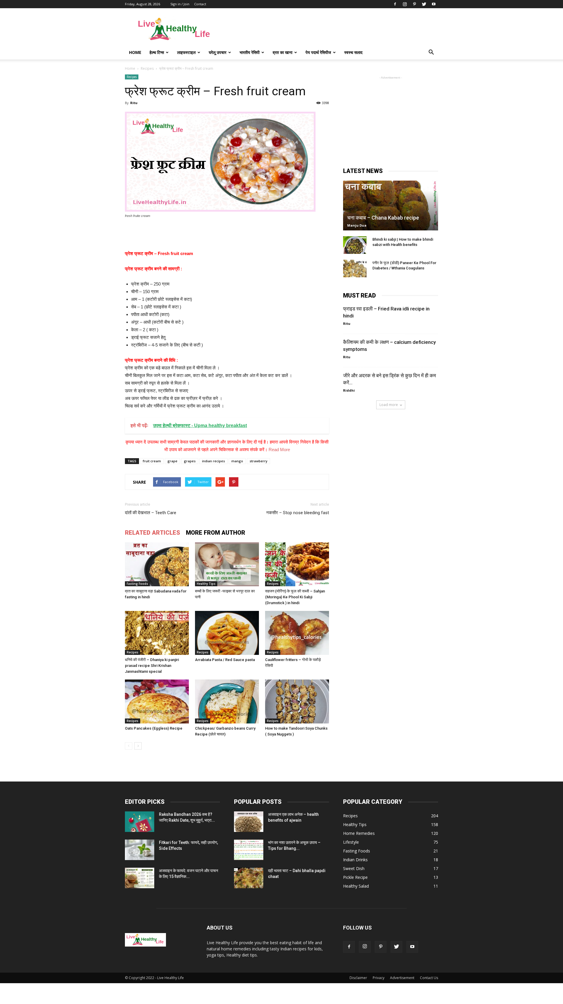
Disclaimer (358, 977)
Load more (388, 404)
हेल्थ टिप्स (157, 52)
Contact (200, 4)
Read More (279, 449)
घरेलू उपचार (217, 52)
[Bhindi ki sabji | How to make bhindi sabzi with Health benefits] (355, 245)
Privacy (378, 977)
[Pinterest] (414, 4)
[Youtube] (433, 4)
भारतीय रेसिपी (250, 52)
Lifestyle (351, 842)
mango (237, 461)
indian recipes (213, 461)
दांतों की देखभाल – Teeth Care (150, 512)
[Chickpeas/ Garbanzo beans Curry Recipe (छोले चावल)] (227, 701)
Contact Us (429, 977)
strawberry (258, 461)
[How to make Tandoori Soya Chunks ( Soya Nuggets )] (297, 701)
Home (135, 52)
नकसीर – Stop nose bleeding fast (297, 512)
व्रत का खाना (282, 52)
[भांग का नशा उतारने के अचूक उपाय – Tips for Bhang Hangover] (248, 850)
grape (172, 461)
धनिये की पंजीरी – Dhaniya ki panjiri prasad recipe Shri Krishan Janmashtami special (152, 666)
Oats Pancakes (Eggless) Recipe (153, 728)
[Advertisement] (331, 29)
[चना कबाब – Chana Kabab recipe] (390, 205)
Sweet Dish (353, 868)
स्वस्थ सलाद (353, 52)
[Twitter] (424, 4)
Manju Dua (357, 225)
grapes (190, 461)
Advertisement (402, 977)
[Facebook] (395, 4)
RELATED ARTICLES (152, 532)
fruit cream (152, 461)
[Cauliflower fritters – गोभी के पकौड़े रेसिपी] (297, 633)
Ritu (134, 103)
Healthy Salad (356, 886)
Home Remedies (359, 833)
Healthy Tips (206, 584)
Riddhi (349, 390)
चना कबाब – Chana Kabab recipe (383, 218)
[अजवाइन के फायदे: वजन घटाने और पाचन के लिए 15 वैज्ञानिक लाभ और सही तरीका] (139, 878)
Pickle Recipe (355, 877)
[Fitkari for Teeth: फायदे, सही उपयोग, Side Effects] (139, 850)
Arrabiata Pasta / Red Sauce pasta (225, 660)
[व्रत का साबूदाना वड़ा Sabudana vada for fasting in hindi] (157, 564)
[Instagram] (404, 4)
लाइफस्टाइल (186, 52)
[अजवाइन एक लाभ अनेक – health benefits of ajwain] (248, 821)
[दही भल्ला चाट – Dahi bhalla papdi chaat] (248, 878)
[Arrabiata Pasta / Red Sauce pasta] (227, 633)
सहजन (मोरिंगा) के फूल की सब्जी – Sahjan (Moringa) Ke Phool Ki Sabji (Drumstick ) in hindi (295, 597)
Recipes (132, 77)
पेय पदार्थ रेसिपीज (318, 52)
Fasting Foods (137, 584)
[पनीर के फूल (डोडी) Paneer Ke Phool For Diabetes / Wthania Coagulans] (355, 268)
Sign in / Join (179, 4)
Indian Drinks (355, 859)
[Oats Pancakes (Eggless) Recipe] (157, 701)
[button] (431, 52)
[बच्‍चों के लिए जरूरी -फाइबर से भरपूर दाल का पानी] (227, 564)
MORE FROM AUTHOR (215, 532)
